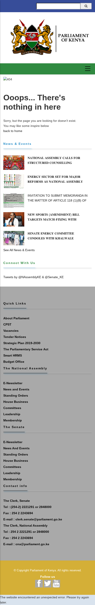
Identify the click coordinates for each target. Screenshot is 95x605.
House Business (15, 401)
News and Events (16, 389)
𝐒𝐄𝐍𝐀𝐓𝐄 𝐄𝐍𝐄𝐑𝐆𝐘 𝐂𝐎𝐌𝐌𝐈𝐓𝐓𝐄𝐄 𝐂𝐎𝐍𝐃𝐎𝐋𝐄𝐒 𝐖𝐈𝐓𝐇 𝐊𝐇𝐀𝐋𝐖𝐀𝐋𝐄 (51, 236)
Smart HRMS (12, 355)
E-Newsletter (12, 383)
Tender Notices (14, 337)
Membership (12, 420)
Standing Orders (15, 395)
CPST (7, 324)
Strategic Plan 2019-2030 (21, 343)
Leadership (11, 414)
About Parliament (16, 318)
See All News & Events (19, 250)
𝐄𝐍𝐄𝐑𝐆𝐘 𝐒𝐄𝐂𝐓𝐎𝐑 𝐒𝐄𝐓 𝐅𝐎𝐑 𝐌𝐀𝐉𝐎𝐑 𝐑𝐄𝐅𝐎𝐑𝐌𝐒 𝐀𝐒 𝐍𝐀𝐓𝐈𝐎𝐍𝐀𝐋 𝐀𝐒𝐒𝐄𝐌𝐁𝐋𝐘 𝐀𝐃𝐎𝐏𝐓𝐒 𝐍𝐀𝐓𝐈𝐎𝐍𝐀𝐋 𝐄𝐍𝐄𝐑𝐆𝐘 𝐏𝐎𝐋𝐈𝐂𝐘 (56, 181)
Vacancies (11, 330)
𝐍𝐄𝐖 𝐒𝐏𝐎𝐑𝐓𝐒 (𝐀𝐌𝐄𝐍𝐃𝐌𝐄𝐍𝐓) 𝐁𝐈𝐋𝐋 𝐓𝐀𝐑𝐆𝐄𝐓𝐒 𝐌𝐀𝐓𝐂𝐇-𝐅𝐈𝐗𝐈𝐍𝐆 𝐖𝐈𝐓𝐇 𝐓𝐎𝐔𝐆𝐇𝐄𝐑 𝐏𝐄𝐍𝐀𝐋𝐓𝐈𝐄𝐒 (54, 219)
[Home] (47, 37)
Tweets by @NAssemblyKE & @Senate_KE (33, 277)
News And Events (16, 448)
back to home (12, 131)
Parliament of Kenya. (43, 570)
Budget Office (13, 361)
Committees (12, 408)
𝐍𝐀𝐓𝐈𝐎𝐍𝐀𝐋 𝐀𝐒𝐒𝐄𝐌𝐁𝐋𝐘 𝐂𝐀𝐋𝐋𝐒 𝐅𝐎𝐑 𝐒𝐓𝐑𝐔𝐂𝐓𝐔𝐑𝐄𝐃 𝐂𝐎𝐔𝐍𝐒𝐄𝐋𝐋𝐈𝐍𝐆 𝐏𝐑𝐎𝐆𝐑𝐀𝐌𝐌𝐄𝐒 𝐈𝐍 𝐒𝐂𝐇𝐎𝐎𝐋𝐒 (54, 162)
